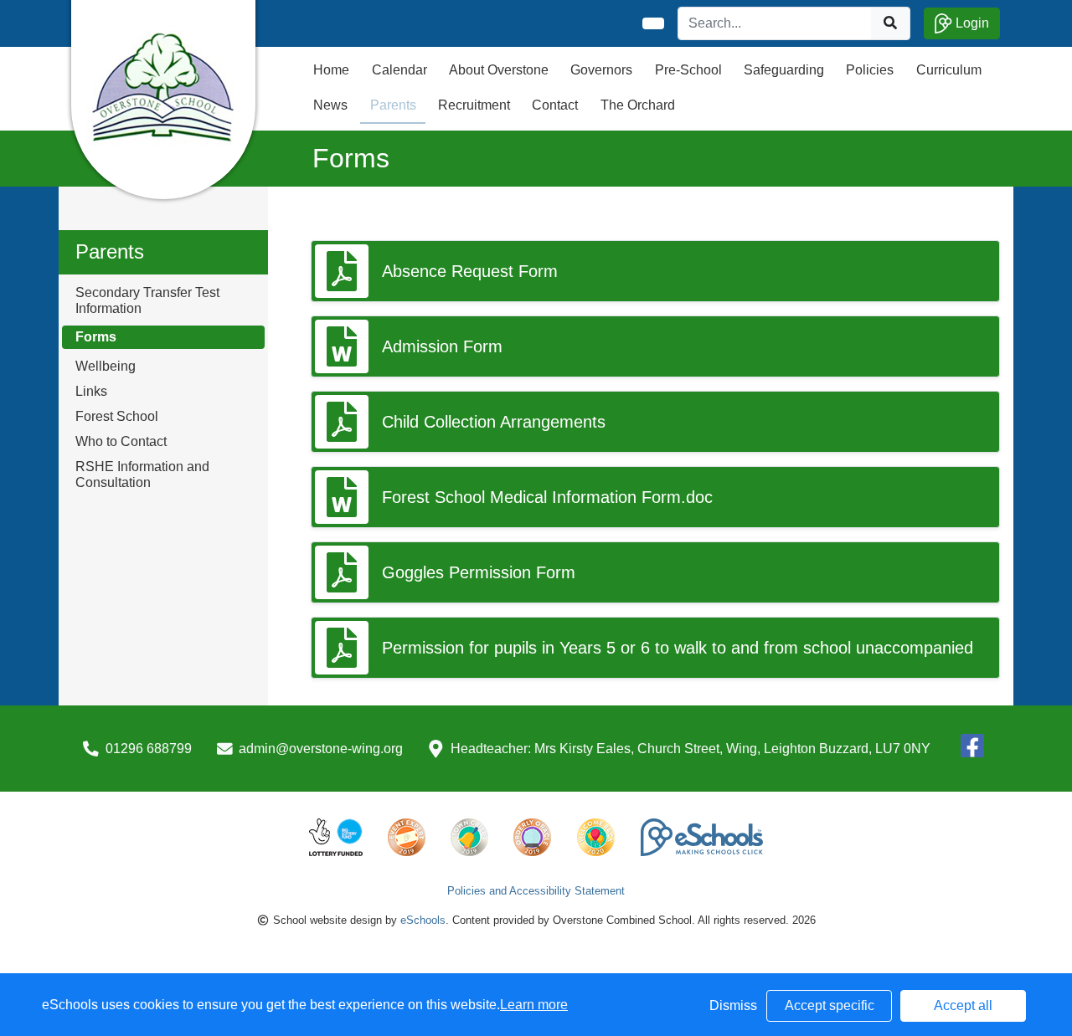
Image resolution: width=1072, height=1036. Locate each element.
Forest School (116, 416)
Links (91, 391)
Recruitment (474, 105)
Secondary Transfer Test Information (147, 300)
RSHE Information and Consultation (142, 474)
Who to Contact (121, 441)
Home (331, 70)
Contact (555, 105)
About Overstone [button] (499, 70)
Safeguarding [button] (784, 70)
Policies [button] (870, 70)
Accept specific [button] (829, 1005)
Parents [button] (393, 105)
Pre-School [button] (688, 70)
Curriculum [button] (949, 70)
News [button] (330, 105)
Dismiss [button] (733, 1005)
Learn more (534, 1005)
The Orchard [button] (637, 105)
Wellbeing (105, 366)
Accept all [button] (963, 1005)
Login (970, 23)
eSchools (423, 920)
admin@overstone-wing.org (321, 748)
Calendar (399, 70)
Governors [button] (601, 70)
